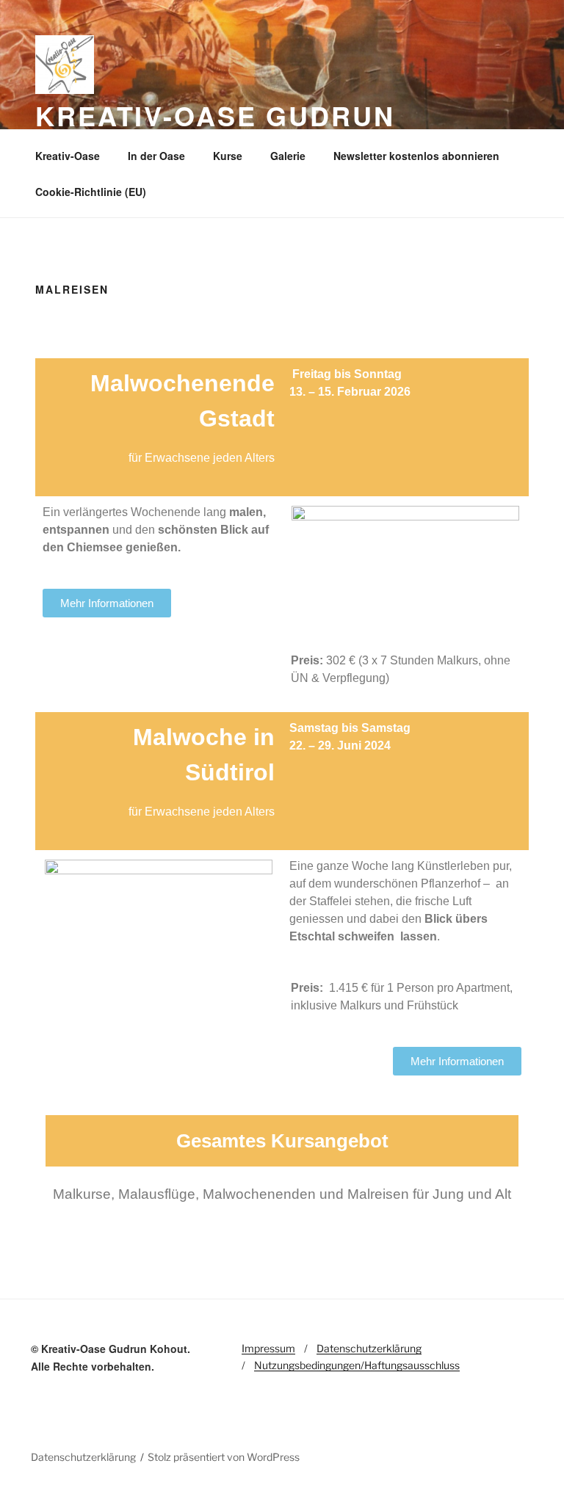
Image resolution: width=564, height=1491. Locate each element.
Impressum (268, 1348)
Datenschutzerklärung (369, 1348)
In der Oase (156, 155)
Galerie (288, 155)
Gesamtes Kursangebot (282, 1141)
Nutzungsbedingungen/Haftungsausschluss (357, 1365)
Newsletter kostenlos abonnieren (416, 155)
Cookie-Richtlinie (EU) (90, 191)
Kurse (227, 155)
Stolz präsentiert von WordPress (224, 1457)
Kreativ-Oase (67, 155)
